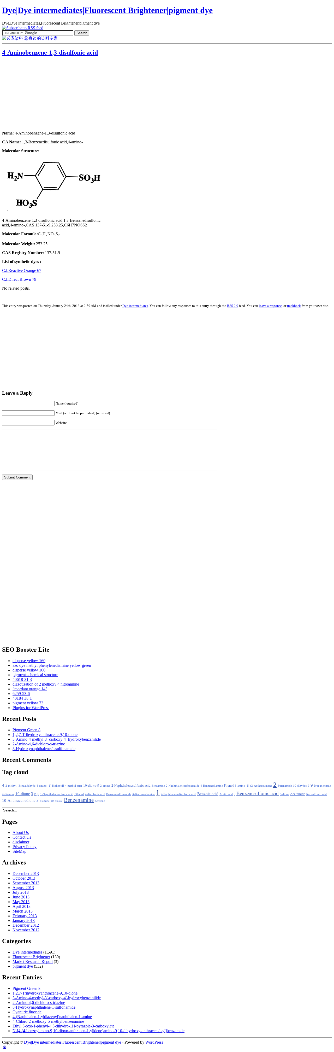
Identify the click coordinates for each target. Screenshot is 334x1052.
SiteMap (19, 851)
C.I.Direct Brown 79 (19, 279)
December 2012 (26, 925)
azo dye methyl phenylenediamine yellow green (52, 665)
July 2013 (21, 892)
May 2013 (21, 901)
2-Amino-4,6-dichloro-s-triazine (39, 744)
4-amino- (42, 785)
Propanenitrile (322, 785)
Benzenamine (79, 800)
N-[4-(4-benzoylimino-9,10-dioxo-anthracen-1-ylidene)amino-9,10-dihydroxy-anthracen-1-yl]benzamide (98, 1030)
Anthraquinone (263, 785)
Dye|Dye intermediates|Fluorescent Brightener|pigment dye (107, 10)
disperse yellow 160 (29, 660)
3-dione (284, 794)
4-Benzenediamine (211, 785)
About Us (21, 832)
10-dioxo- (57, 800)
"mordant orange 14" (30, 689)
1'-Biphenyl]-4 (58, 785)
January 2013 (24, 920)
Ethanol (79, 794)
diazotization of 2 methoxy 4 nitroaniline (46, 684)
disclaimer (21, 842)
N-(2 (250, 785)
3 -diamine (43, 800)
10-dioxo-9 (91, 785)
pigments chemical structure (35, 675)
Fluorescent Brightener (31, 957)
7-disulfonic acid (95, 794)
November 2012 (26, 930)
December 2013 (26, 873)
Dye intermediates (135, 306)
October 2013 (24, 878)
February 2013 (25, 916)
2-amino (105, 785)
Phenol (229, 785)
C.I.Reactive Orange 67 (21, 270)
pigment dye (23, 966)
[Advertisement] (34, 94)
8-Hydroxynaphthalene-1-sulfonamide (44, 748)
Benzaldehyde (27, 785)
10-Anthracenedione (18, 800)
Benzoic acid (207, 794)
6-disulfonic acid (316, 794)
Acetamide (297, 794)
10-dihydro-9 (301, 785)
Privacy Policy (25, 846)
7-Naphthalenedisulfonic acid (178, 794)
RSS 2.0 (232, 306)
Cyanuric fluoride (27, 1012)
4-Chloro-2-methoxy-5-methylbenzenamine (48, 1021)
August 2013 (23, 887)
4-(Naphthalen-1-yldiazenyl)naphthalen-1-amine (52, 1016)
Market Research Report (33, 961)
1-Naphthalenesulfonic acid (56, 794)
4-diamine (8, 794)
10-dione (22, 794)
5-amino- (240, 785)
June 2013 (21, 897)
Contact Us (22, 837)
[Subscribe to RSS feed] (22, 28)
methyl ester (75, 785)
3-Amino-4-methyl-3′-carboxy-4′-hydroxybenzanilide (57, 739)
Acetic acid (226, 794)
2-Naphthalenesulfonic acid (131, 785)
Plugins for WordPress (31, 707)
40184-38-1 (22, 698)
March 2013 (23, 911)
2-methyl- (11, 785)
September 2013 (26, 883)
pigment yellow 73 (28, 703)
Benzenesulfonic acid (257, 793)
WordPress (154, 1042)
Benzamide (158, 785)
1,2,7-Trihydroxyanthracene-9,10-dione (45, 734)
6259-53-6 (21, 693)
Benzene (100, 800)
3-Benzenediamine (143, 794)
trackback (294, 306)
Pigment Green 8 (26, 730)
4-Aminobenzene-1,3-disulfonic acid (50, 52)
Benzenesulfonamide (118, 794)
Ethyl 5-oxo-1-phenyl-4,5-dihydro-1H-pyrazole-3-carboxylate (63, 1026)
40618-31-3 (22, 679)
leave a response (270, 306)
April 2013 (22, 906)
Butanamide (285, 785)
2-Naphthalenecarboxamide (182, 785)
